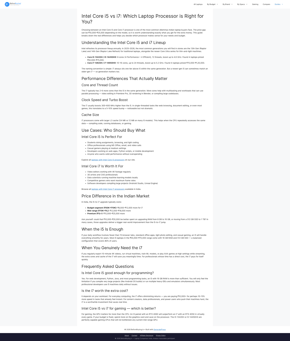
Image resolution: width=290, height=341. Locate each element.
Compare (266, 4)
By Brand (226, 4)
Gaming (255, 4)
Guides (277, 4)
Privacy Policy (161, 335)
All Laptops (198, 4)
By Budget (211, 4)
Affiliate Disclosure (146, 335)
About (127, 335)
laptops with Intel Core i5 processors (107, 160)
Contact (134, 335)
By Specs (241, 4)
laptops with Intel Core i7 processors (108, 189)
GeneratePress (160, 329)
